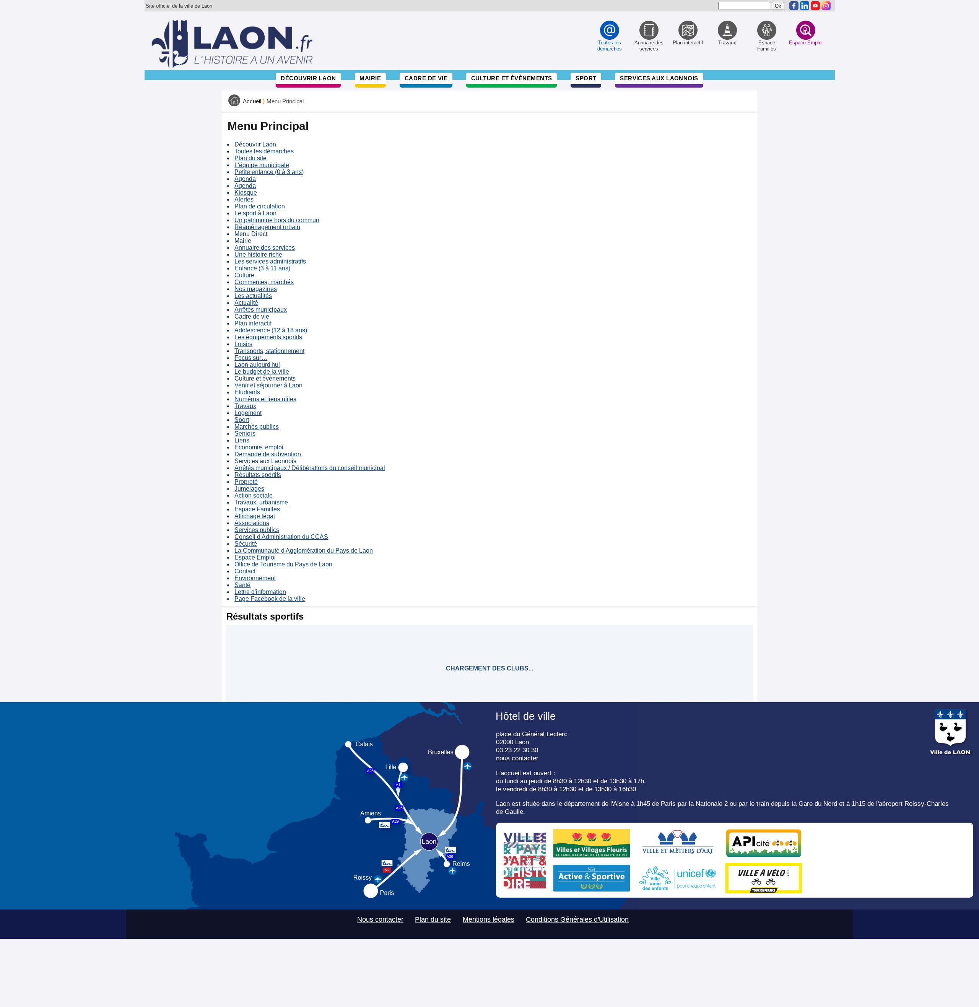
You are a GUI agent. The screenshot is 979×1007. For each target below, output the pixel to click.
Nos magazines (255, 289)
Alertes (244, 199)
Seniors (244, 433)
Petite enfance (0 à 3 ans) (269, 172)
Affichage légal (254, 516)
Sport (586, 78)
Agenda (245, 179)
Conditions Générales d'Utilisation (577, 919)
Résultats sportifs (257, 475)
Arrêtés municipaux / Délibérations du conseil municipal (309, 468)
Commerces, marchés (264, 282)
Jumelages (249, 488)
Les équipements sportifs (268, 337)
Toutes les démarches (264, 151)
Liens (241, 440)
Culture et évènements (511, 78)
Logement (248, 413)
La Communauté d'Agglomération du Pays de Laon (303, 550)
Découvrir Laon (308, 78)
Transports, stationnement (269, 351)
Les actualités (253, 296)
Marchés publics (256, 426)
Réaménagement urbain (267, 227)
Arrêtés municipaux (260, 309)
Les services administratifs (270, 261)
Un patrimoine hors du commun (276, 220)
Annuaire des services (264, 247)
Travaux (245, 406)
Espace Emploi (255, 557)
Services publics (256, 530)
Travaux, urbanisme (261, 502)
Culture (244, 275)
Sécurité (245, 543)
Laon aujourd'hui (257, 364)
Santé (242, 585)
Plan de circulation (259, 206)
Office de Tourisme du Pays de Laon (283, 564)
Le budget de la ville (261, 371)
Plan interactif (253, 323)
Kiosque (245, 192)
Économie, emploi (258, 447)
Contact (244, 571)
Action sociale (253, 495)
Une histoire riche (258, 254)
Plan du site (250, 158)
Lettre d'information (260, 592)
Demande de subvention (267, 454)
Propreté (246, 481)
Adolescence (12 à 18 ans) (270, 330)
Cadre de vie (426, 78)
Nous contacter (380, 919)
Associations (251, 523)
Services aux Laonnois (659, 78)
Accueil (252, 101)
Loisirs (243, 344)
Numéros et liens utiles (265, 399)
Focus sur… (250, 358)
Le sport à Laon (255, 213)
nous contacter (517, 758)
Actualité (246, 302)
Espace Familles (257, 509)
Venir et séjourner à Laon (268, 385)
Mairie (370, 78)
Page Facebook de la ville (269, 598)
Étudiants (247, 392)
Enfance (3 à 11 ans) (262, 268)
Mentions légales (488, 919)
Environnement (255, 578)
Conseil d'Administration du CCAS (281, 537)
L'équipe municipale (261, 165)
